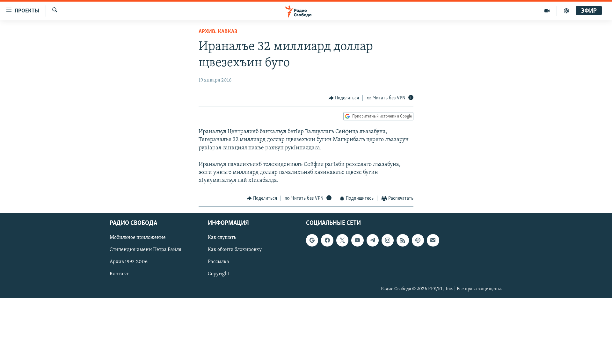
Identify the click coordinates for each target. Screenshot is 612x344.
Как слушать (222, 237)
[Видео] (547, 11)
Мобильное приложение (138, 237)
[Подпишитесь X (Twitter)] (342, 240)
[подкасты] (566, 11)
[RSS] (403, 240)
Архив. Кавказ (218, 32)
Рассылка (218, 261)
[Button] (344, 98)
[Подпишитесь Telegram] (373, 240)
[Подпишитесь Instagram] (388, 240)
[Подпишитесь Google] (312, 240)
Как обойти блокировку (235, 249)
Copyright (218, 273)
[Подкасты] (418, 240)
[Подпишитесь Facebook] (327, 240)
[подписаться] (433, 240)
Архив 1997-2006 (129, 261)
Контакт (119, 273)
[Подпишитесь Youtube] (357, 240)
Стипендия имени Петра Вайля (145, 249)
